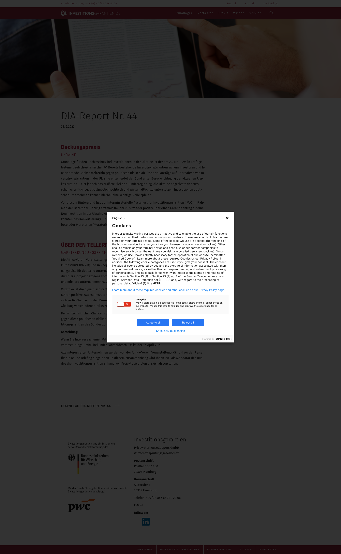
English (117, 218)
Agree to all (153, 322)
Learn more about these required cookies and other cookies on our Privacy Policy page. (168, 290)
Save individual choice (170, 330)
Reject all (188, 322)
